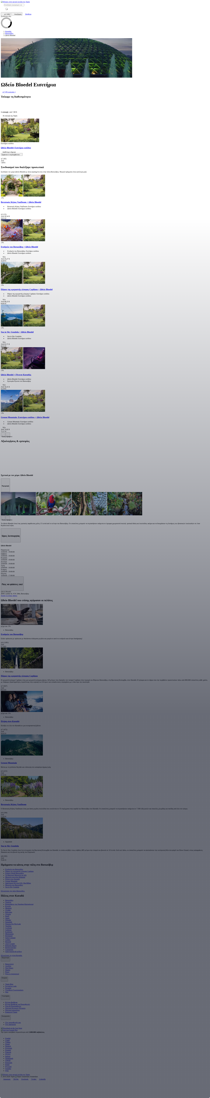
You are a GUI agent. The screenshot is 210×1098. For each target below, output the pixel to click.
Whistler (8, 920)
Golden (7, 940)
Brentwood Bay (10, 948)
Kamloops (8, 932)
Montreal (8, 908)
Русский (8, 1067)
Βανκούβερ (9, 900)
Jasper (7, 918)
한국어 (7, 1054)
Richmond (8, 936)
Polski (7, 1065)
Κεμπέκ (8, 906)
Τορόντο (8, 902)
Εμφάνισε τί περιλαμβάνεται (11, 154)
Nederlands (9, 1058)
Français (8, 1052)
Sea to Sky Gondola (12, 887)
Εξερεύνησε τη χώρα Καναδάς (12, 955)
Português (8, 1063)
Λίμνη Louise (10, 944)
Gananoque (9, 950)
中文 (7, 1071)
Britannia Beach (10, 946)
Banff (7, 916)
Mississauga (9, 934)
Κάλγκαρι (8, 912)
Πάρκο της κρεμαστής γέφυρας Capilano (19, 871)
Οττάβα (7, 910)
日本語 (7, 1060)
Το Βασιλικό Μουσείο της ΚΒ (15, 875)
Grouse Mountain (11, 881)
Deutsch (8, 1046)
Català (7, 1040)
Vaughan (8, 926)
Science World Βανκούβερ (14, 873)
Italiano (7, 1056)
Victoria (8, 914)
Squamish (8, 922)
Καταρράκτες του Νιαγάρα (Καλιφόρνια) (19, 904)
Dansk (7, 1044)
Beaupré (8, 942)
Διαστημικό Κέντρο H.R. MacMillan (18, 883)
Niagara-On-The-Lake (13, 924)
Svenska (8, 1069)
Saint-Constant (10, 938)
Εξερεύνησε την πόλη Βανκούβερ (13, 891)
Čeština (7, 1042)
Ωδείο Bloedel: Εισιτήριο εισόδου (16, 148)
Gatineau (8, 930)
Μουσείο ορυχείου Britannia (15, 877)
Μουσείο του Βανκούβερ (14, 885)
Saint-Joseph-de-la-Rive (13, 951)
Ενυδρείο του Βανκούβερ (14, 869)
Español (8, 1050)
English (7, 1038)
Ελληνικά (8, 1048)
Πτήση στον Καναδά (12, 879)
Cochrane (8, 928)
